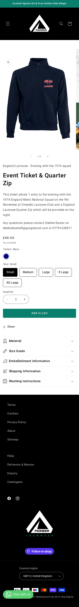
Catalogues (14, 482)
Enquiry (12, 473)
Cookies (12, 413)
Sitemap (12, 439)
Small (10, 271)
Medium (28, 271)
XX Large (12, 281)
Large (46, 271)
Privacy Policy (16, 422)
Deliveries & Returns (20, 464)
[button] (7, 24)
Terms (11, 405)
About (11, 431)
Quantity (8, 291)
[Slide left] (31, 156)
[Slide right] (48, 156)
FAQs (10, 456)
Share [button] (11, 326)
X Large (63, 271)
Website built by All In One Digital (54, 597)
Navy (6, 256)
